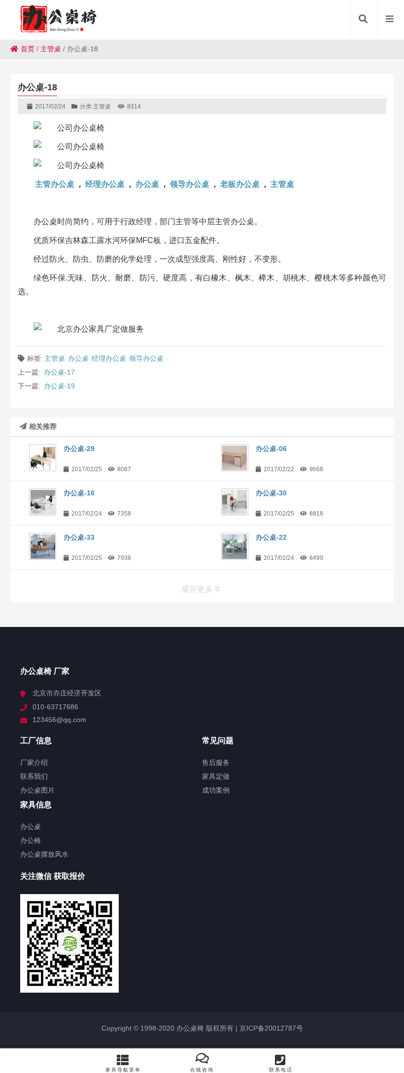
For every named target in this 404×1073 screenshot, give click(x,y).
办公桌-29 (79, 448)
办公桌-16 (79, 493)
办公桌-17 (59, 372)
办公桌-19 (59, 386)
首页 (27, 49)
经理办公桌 (105, 184)
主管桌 (50, 49)
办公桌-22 (271, 537)
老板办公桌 (240, 184)
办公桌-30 (271, 493)
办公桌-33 (79, 537)
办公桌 (147, 184)
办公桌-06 (271, 448)
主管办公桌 (54, 184)
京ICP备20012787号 (270, 1028)
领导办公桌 (189, 184)
